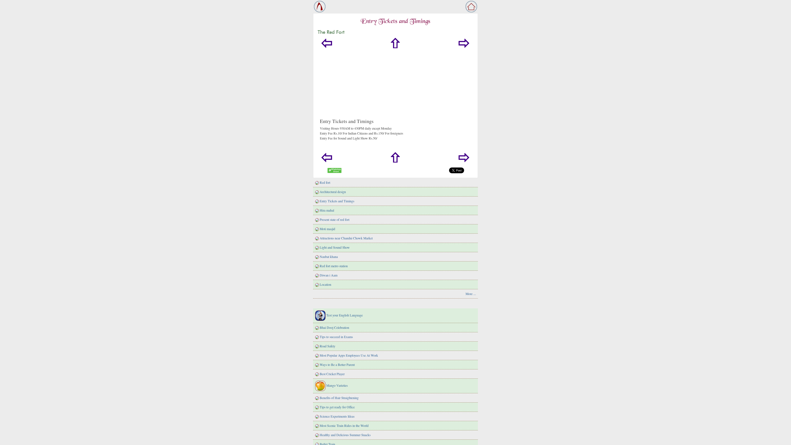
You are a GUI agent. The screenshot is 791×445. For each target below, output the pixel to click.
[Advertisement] (443, 87)
